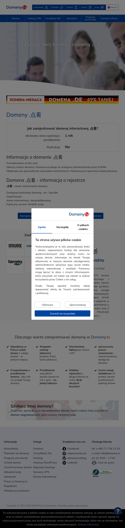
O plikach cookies (83, 227)
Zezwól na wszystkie (62, 313)
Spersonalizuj (77, 304)
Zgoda (42, 227)
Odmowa (47, 304)
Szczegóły (62, 227)
